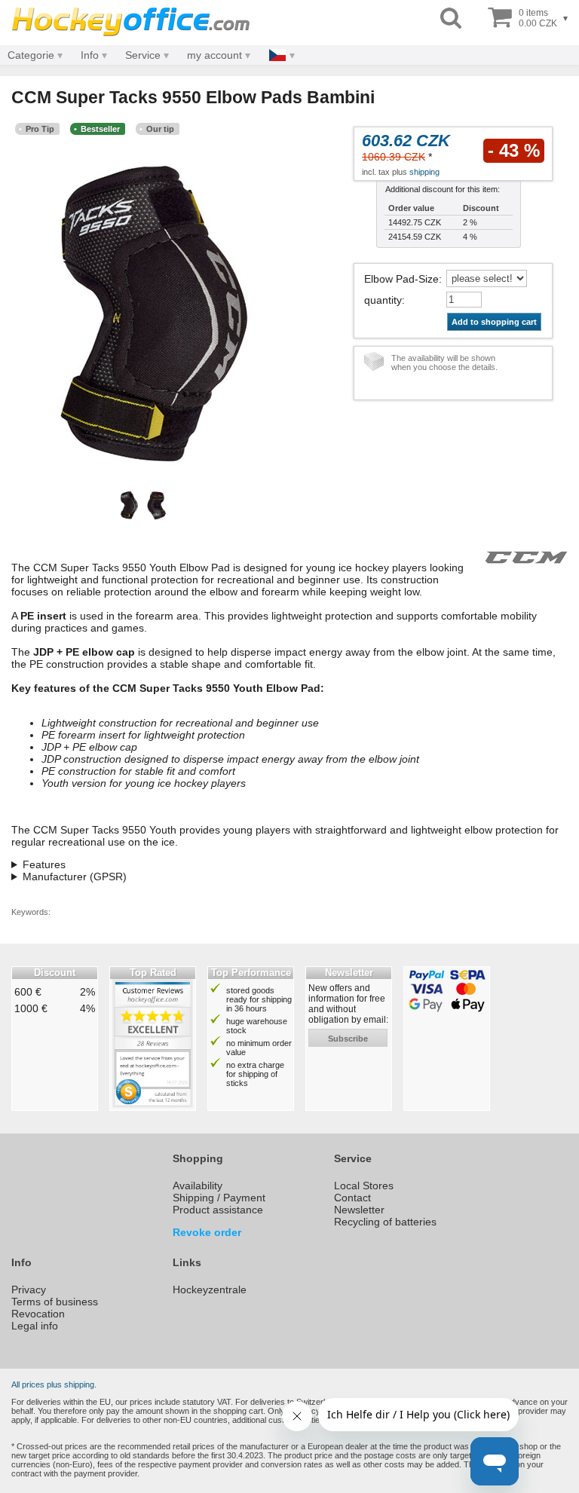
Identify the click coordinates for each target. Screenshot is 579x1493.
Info (90, 55)
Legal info (34, 1326)
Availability (197, 1185)
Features (44, 864)
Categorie (31, 55)
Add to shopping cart (494, 321)
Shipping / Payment (219, 1198)
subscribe (348, 1038)
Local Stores (364, 1185)
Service (143, 55)
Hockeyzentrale (210, 1289)
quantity (383, 300)
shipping (424, 171)
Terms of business (54, 1302)
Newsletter (359, 1210)
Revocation (38, 1314)
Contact (352, 1198)
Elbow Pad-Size (401, 279)
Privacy (28, 1289)
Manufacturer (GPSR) (75, 876)
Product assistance (218, 1210)
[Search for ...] (451, 18)
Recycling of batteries (385, 1222)
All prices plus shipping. (53, 1384)
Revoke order (207, 1232)
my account (214, 55)
